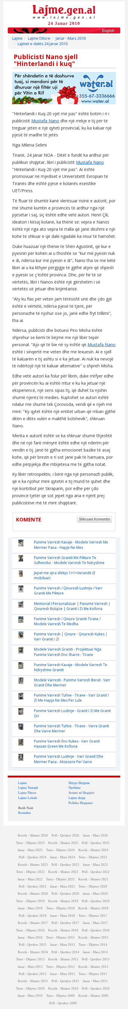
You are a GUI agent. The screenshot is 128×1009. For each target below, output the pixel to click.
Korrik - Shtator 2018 (93, 908)
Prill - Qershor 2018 (32, 915)
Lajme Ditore (39, 38)
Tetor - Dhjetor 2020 (93, 886)
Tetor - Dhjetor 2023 (93, 857)
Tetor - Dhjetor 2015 (60, 937)
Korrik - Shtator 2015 (93, 937)
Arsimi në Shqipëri (81, 792)
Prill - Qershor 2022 (96, 872)
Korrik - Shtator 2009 (93, 995)
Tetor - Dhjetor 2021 (60, 879)
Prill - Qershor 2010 (96, 988)
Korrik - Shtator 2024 (93, 850)
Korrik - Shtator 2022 (63, 872)
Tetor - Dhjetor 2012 (60, 966)
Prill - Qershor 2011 (65, 981)
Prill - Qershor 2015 (32, 944)
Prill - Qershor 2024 (32, 857)
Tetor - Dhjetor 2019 (30, 901)
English (108, 31)
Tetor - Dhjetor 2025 (30, 843)
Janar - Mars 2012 (62, 974)
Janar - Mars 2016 (30, 937)
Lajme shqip (76, 798)
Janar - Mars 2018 (62, 915)
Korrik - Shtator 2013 (63, 959)
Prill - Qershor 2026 (65, 835)
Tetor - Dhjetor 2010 (30, 988)
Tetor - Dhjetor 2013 (30, 959)
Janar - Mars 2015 (62, 944)
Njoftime (74, 787)
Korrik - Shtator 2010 (63, 988)
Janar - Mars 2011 (95, 981)
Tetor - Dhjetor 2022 (30, 872)
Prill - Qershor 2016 (96, 930)
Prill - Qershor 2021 (32, 886)
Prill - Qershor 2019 (96, 901)
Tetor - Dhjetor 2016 (30, 930)
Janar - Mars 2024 (62, 857)
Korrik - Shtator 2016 (63, 930)
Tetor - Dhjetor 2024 (60, 850)
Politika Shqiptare (80, 803)
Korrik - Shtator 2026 (33, 835)
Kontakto (24, 812)
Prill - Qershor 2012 (32, 974)
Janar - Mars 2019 (30, 908)
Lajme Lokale (27, 798)
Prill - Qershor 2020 (65, 893)
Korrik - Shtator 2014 (33, 952)
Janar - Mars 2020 (95, 893)
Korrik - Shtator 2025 (63, 843)
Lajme (17, 38)
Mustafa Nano (45, 121)
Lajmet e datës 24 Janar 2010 (43, 43)
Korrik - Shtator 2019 (63, 901)
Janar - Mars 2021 (62, 886)
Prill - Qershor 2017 (65, 923)
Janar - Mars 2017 (95, 923)
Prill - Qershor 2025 (96, 843)
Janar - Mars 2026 (95, 835)
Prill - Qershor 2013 (96, 959)
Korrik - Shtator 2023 (33, 864)
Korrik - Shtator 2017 (33, 923)
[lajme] (64, 11)
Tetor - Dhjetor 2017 (93, 915)
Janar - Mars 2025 (30, 850)
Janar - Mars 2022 (30, 879)
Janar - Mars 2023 (95, 864)
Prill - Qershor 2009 (63, 1003)
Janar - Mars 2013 (30, 966)
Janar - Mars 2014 (95, 952)
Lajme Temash (28, 787)
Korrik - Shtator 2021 (93, 879)
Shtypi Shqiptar (79, 783)
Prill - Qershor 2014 (65, 952)
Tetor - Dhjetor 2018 (60, 908)
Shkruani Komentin (94, 519)
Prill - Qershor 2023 (65, 864)
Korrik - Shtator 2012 (93, 966)
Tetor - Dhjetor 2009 (60, 995)
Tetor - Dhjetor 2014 (93, 944)
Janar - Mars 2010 (71, 38)
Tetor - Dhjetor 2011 (93, 974)
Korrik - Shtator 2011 (33, 981)
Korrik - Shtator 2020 (33, 893)
